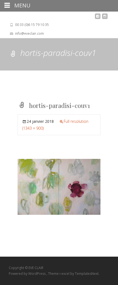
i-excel (65, 273)
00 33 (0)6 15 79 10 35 (32, 24)
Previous (30, 181)
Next (91, 181)
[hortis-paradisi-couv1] (59, 186)
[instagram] (105, 17)
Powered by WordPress (27, 273)
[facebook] (97, 17)
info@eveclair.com (29, 33)
